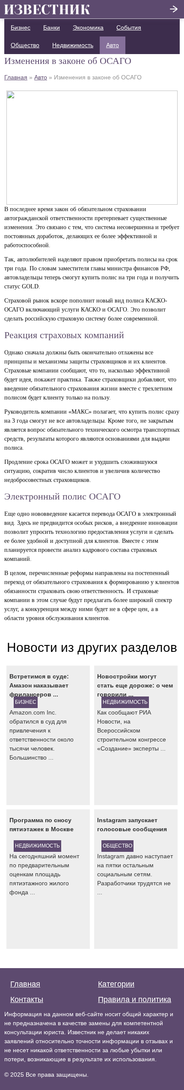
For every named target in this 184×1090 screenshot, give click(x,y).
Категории (116, 984)
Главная (15, 77)
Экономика (88, 27)
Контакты (26, 999)
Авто (112, 45)
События (128, 27)
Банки (51, 27)
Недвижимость (72, 45)
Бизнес (20, 27)
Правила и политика (134, 999)
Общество (25, 45)
